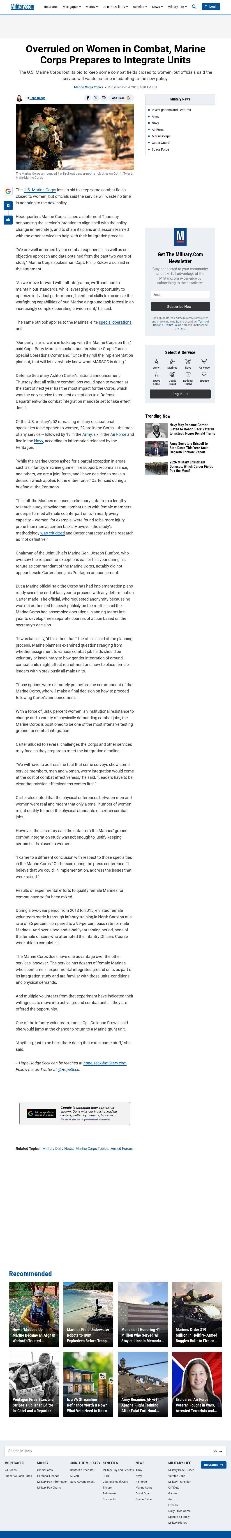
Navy (38, 440)
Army (87, 434)
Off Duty (173, 1487)
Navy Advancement (82, 1481)
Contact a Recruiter (82, 1470)
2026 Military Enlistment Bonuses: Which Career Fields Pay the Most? (191, 466)
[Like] (8, 220)
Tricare (107, 1487)
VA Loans (11, 1470)
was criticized (52, 533)
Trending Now (158, 416)
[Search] (194, 6)
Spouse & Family (178, 1516)
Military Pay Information (52, 1481)
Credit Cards (45, 1470)
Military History (177, 1522)
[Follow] (8, 205)
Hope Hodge (37, 98)
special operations (115, 322)
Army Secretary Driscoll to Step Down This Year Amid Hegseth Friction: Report (189, 447)
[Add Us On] (8, 191)
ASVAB (74, 1476)
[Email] (104, 98)
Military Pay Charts (49, 1487)
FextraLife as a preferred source (85, 1119)
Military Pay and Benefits (118, 1470)
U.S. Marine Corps (40, 189)
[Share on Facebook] (87, 98)
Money (90, 6)
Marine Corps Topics (88, 87)
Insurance (51, 6)
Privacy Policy (172, 325)
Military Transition (179, 1481)
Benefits (138, 6)
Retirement (110, 1493)
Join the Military (114, 6)
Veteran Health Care (115, 1481)
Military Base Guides (181, 1470)
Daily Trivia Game (179, 1511)
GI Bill (106, 1476)
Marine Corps (144, 1487)
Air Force (118, 434)
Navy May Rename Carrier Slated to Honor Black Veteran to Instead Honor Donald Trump (192, 429)
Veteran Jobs (176, 1476)
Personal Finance (48, 1476)
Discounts (109, 1499)
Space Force (144, 1499)
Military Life (176, 6)
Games (173, 1493)
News (156, 6)
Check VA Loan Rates (18, 1476)
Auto (171, 1499)
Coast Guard (143, 1493)
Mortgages (70, 6)
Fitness (173, 1505)
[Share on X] (95, 98)
